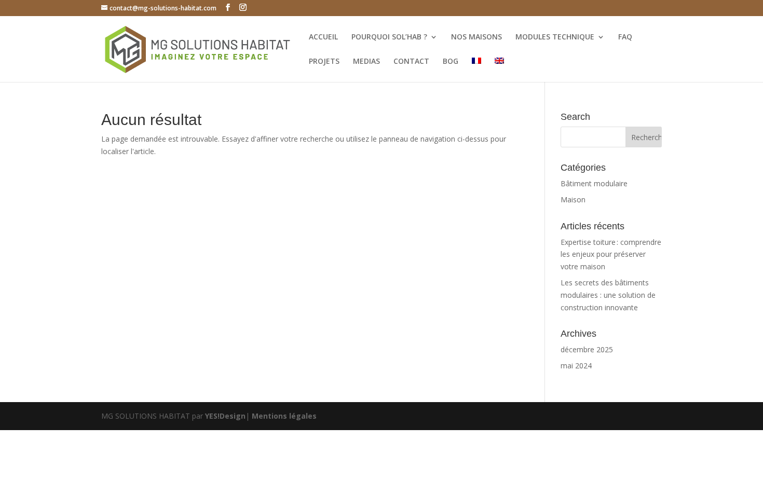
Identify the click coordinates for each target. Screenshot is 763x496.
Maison (573, 199)
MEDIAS (366, 62)
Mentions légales (284, 416)
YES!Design (225, 416)
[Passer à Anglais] (499, 70)
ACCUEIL (323, 37)
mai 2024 (576, 365)
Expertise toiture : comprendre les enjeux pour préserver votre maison (611, 254)
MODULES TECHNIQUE (554, 37)
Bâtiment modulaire (594, 183)
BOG (450, 62)
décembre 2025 (587, 349)
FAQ (625, 37)
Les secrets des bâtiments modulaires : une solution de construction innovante (608, 295)
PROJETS (324, 62)
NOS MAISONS (476, 37)
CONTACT (411, 62)
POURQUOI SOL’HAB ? (389, 37)
